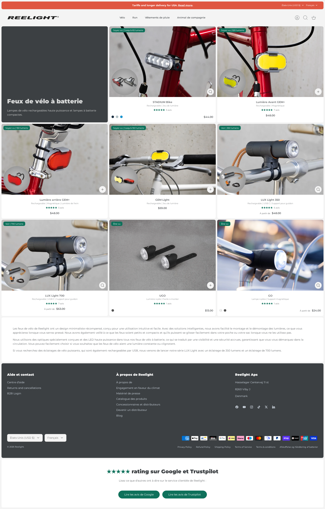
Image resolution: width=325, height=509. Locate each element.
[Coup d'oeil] (210, 91)
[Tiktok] (259, 407)
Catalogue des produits (131, 399)
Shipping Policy (223, 447)
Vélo (122, 17)
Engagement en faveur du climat (138, 388)
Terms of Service (243, 447)
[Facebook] (237, 407)
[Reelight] (33, 18)
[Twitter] (266, 407)
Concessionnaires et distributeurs (138, 404)
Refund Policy (203, 447)
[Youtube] (244, 407)
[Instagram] (251, 407)
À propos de (124, 382)
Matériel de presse (128, 393)
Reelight (19, 446)
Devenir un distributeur (131, 410)
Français (310, 5)
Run (134, 17)
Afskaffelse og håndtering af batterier (299, 447)
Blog (119, 415)
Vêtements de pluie (157, 17)
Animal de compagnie (191, 17)
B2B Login (14, 393)
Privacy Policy (185, 447)
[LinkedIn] (273, 407)
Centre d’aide (15, 382)
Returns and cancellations (24, 388)
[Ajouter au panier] (318, 91)
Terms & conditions (265, 447)
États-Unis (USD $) (291, 5)
